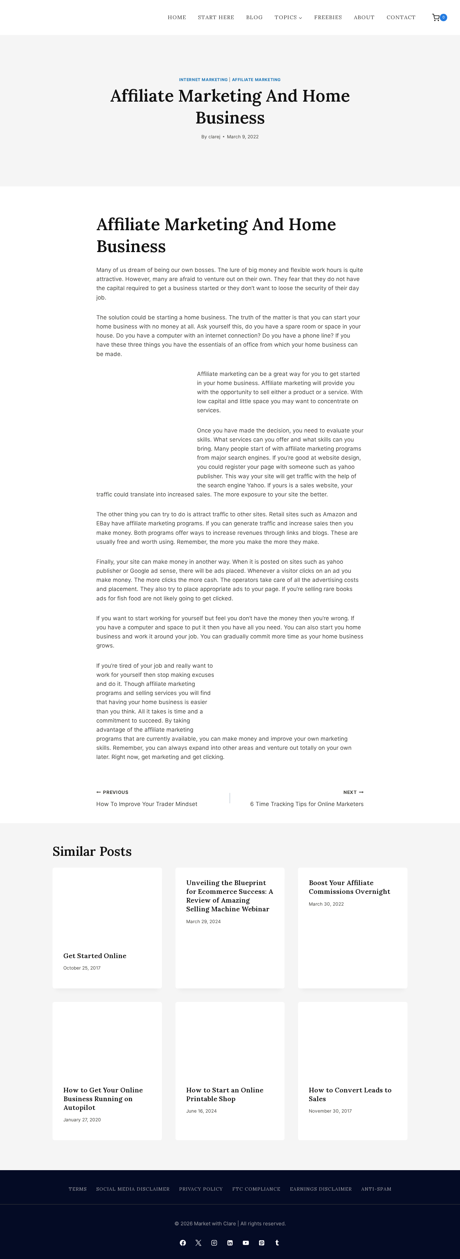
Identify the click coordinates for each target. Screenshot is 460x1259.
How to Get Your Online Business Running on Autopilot (103, 1099)
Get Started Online (94, 955)
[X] (198, 1243)
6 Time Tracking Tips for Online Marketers (307, 798)
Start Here (216, 17)
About (364, 17)
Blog (254, 17)
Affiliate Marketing (256, 79)
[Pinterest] (262, 1243)
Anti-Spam (376, 1189)
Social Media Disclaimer (133, 1189)
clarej (214, 136)
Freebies (328, 17)
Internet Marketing (203, 79)
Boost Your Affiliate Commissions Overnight (349, 887)
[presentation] (107, 904)
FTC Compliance (256, 1189)
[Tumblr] (277, 1243)
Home (177, 17)
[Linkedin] (230, 1243)
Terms (78, 1189)
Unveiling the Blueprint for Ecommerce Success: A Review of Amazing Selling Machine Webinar (229, 895)
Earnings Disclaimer (321, 1189)
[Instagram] (214, 1243)
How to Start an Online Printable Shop (224, 1094)
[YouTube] (246, 1243)
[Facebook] (183, 1243)
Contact (401, 17)
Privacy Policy (201, 1189)
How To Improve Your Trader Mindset (146, 798)
